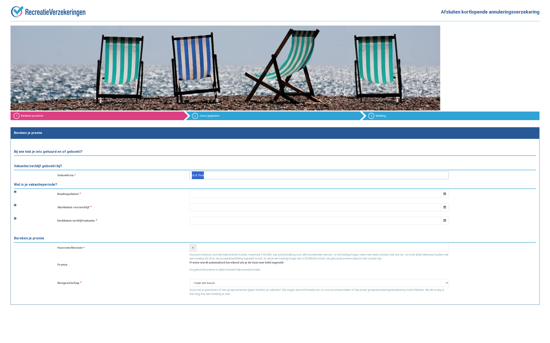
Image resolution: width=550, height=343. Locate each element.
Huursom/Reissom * (71, 247)
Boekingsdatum (68, 194)
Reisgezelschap (68, 283)
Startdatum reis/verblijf (73, 207)
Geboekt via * (66, 175)
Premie (62, 264)
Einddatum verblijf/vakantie (76, 220)
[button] (445, 194)
